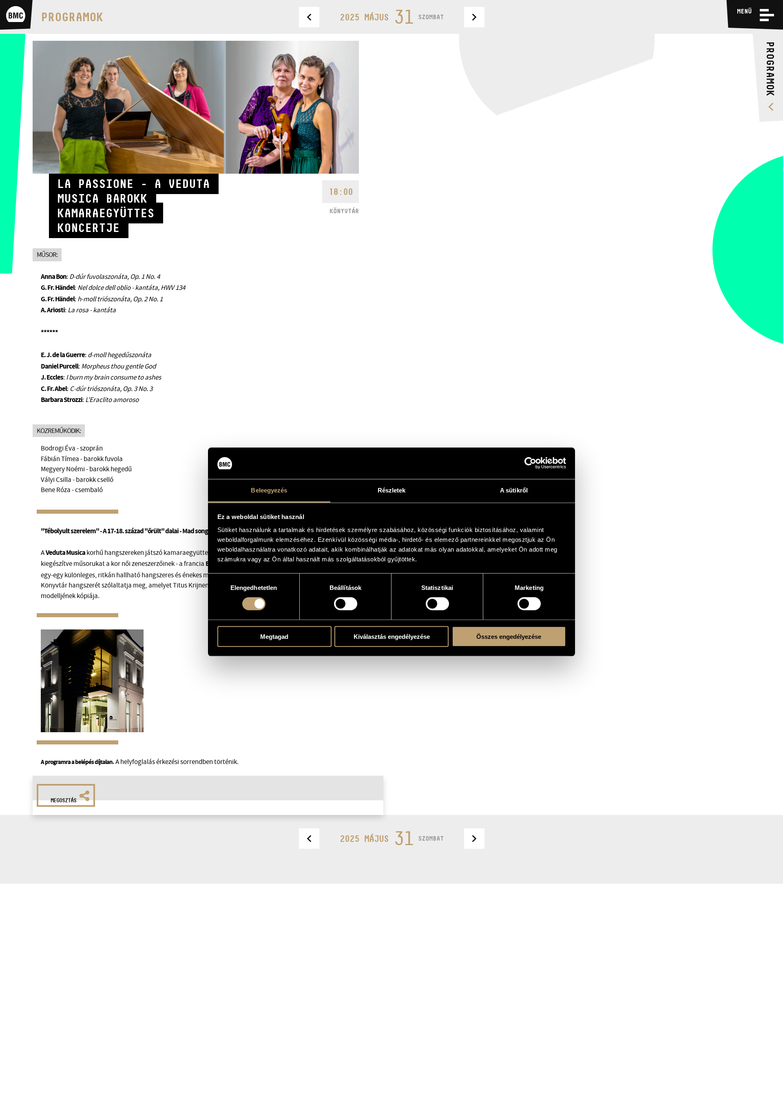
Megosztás (63, 800)
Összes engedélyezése (508, 636)
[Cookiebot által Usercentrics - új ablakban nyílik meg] (530, 463)
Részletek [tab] (392, 490)
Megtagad (274, 636)
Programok (72, 17)
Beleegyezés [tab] (269, 490)
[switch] (345, 603)
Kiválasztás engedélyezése (392, 636)
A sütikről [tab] (514, 490)
